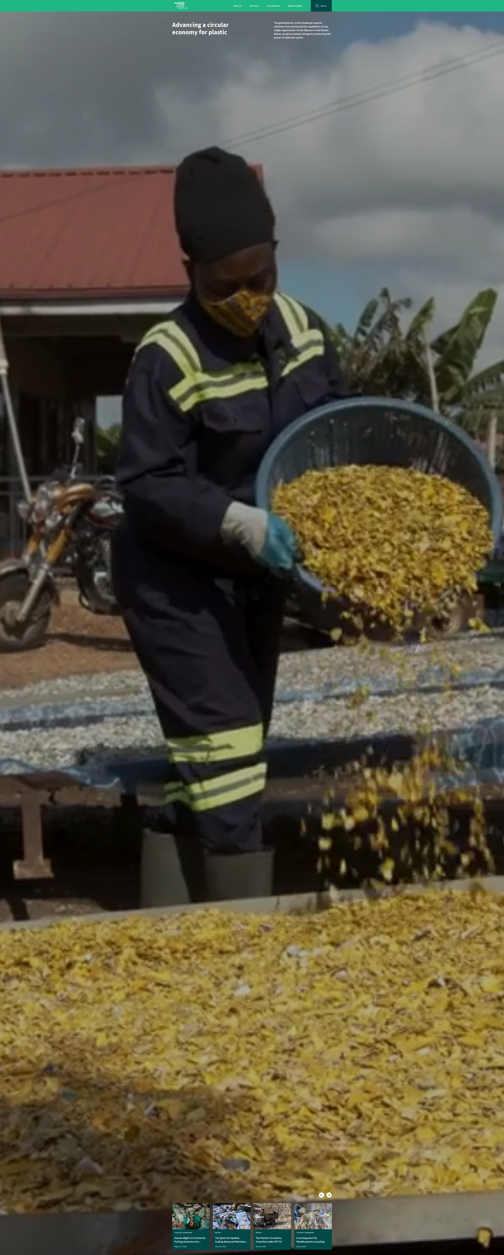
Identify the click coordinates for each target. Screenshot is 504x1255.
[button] (321, 1195)
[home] (180, 5)
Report (218, 1233)
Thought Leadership (183, 1233)
